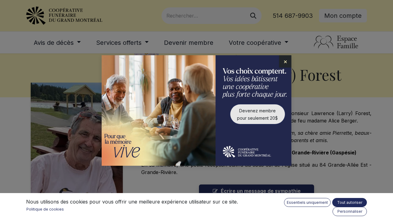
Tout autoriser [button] (349, 202)
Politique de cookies (45, 209)
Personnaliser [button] (349, 211)
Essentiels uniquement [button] (307, 202)
